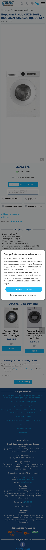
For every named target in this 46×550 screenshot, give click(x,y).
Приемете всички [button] (24, 289)
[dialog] (23, 275)
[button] (23, 295)
